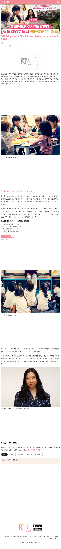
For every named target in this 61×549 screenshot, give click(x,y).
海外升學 (29, 454)
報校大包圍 (38, 454)
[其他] (59, 43)
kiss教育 (12, 454)
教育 (2, 43)
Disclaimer (47, 538)
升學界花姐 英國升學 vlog (37, 450)
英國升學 (20, 454)
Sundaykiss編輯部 (6, 46)
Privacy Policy (54, 538)
